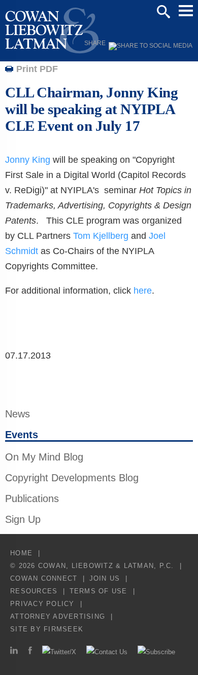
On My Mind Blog (44, 457)
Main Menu (186, 10)
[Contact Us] (106, 652)
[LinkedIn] (14, 652)
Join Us (104, 578)
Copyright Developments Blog (72, 477)
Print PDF (37, 69)
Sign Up (23, 519)
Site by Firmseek (46, 629)
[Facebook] (30, 652)
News (17, 413)
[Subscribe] (156, 652)
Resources (33, 591)
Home (21, 553)
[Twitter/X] (59, 652)
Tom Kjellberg (100, 236)
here (143, 291)
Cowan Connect (43, 578)
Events (21, 434)
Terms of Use (98, 591)
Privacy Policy (42, 604)
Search (163, 11)
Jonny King (27, 160)
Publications (32, 498)
